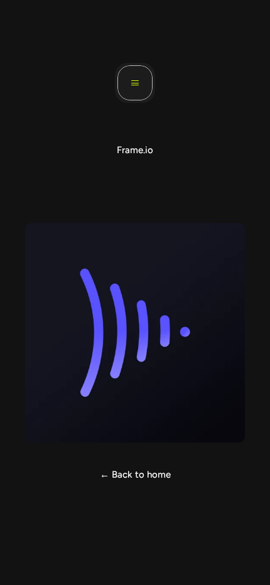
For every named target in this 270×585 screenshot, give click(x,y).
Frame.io (135, 150)
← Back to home (135, 474)
